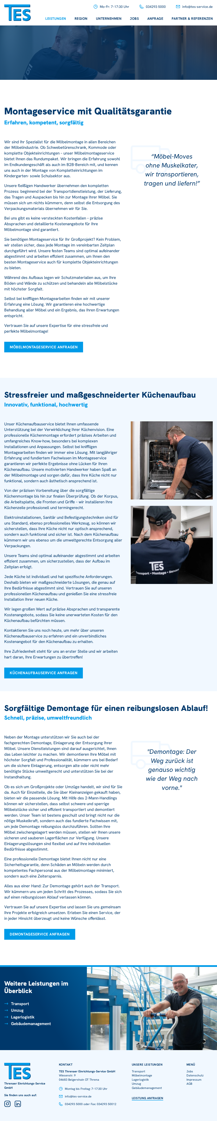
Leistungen (55, 18)
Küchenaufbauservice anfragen (43, 672)
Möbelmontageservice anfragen (44, 347)
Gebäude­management (147, 1088)
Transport (20, 1003)
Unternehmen (108, 18)
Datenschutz (195, 1075)
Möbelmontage (142, 1075)
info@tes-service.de (197, 6)
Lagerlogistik (23, 1017)
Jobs (134, 18)
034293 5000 (156, 6)
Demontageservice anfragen (40, 934)
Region (81, 18)
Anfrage (155, 18)
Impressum (194, 1080)
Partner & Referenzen (192, 18)
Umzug (17, 1010)
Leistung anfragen (147, 1098)
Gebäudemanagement (31, 1023)
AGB (189, 1084)
